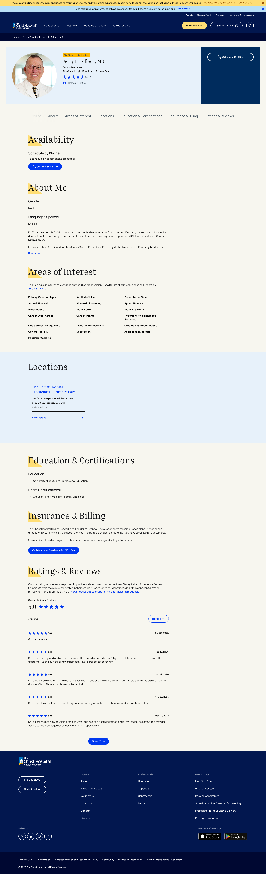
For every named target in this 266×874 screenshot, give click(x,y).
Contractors (145, 796)
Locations (106, 116)
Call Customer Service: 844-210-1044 (53, 550)
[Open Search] (250, 25)
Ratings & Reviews (219, 116)
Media (141, 803)
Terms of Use (244, 2)
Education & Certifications (141, 116)
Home (16, 36)
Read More (184, 8)
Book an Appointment (207, 796)
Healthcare (144, 781)
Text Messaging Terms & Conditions (164, 859)
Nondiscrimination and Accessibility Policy (76, 859)
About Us (86, 781)
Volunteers (87, 796)
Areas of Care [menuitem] (51, 25)
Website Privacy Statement (219, 2)
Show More (98, 741)
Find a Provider (194, 25)
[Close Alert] (263, 3)
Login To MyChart (228, 26)
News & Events (204, 15)
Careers (220, 15)
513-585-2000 (32, 779)
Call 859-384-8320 (232, 57)
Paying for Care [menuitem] (121, 25)
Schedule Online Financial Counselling (218, 803)
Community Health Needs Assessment (122, 859)
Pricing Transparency (207, 818)
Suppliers (143, 788)
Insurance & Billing (184, 116)
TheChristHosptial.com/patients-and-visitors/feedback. (104, 591)
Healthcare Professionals (241, 15)
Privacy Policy (43, 859)
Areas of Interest (78, 116)
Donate (189, 15)
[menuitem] (189, 15)
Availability (32, 116)
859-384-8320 (37, 288)
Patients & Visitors (91, 788)
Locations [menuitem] (71, 25)
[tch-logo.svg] (25, 26)
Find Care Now (203, 781)
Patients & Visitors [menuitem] (95, 25)
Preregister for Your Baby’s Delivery (215, 810)
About (53, 116)
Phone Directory (204, 788)
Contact (85, 810)
